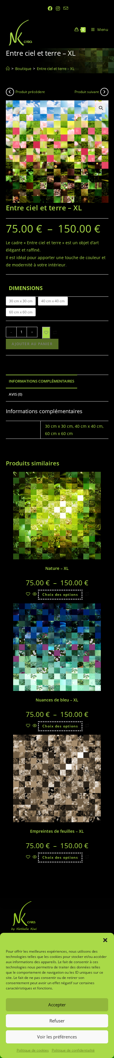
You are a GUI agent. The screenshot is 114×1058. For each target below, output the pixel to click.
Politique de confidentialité (73, 1050)
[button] (105, 940)
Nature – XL (57, 568)
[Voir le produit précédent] (10, 92)
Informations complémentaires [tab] (41, 381)
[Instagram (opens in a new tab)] (58, 8)
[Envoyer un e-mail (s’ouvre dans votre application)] (65, 8)
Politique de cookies (33, 1050)
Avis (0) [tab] (15, 394)
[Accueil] (8, 68)
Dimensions (26, 287)
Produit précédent (30, 91)
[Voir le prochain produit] (104, 92)
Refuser (57, 1021)
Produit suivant (87, 91)
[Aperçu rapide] (35, 594)
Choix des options (60, 594)
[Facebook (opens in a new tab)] (50, 8)
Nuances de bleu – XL (57, 700)
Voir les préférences (57, 1037)
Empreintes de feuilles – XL (57, 831)
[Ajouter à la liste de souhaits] (46, 333)
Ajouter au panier (32, 343)
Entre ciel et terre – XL (56, 68)
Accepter (57, 1005)
